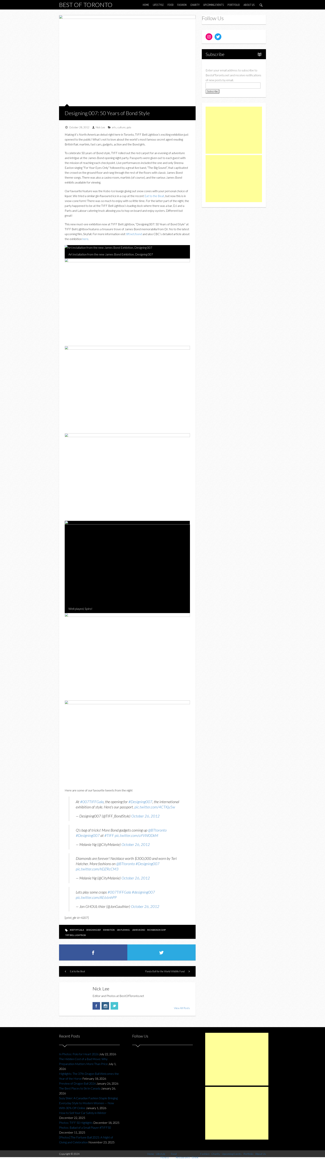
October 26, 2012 (145, 816)
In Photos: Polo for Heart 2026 (79, 1054)
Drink (195, 1157)
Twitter (114, 1006)
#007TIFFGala (92, 801)
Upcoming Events (213, 5)
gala (129, 127)
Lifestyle (158, 5)
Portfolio (234, 5)
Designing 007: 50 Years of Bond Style (107, 113)
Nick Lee (100, 127)
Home (146, 5)
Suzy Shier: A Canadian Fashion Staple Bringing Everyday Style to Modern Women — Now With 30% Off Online (88, 1103)
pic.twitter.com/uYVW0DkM (136, 835)
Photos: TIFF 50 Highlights (76, 1122)
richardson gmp (156, 930)
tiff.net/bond (134, 234)
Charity (195, 5)
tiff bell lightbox (75, 935)
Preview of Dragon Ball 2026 (77, 1083)
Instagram (105, 1006)
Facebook (96, 1006)
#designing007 (143, 892)
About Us (249, 5)
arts (114, 127)
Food (171, 5)
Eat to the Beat (154, 196)
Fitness (165, 1157)
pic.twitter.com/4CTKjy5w (154, 807)
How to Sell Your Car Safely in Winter (82, 1113)
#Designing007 (140, 801)
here (85, 239)
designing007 (93, 930)
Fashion (182, 5)
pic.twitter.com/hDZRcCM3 (97, 869)
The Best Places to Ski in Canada (79, 1088)
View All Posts (182, 1008)
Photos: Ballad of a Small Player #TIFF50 (85, 1127)
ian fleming (123, 930)
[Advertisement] (234, 130)
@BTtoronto (157, 830)
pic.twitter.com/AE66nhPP (96, 897)
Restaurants (183, 1157)
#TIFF (109, 835)
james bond (138, 930)
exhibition (109, 930)
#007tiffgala (77, 930)
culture (122, 127)
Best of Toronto (85, 4)
